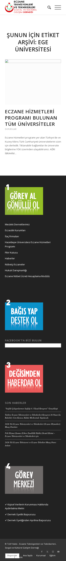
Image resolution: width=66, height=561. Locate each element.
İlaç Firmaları (12, 236)
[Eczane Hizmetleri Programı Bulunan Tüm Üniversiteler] (33, 82)
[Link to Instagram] (53, 551)
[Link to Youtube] (58, 551)
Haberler (10, 258)
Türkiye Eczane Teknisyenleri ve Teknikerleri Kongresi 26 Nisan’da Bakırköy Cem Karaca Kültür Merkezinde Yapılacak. (33, 416)
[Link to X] (47, 551)
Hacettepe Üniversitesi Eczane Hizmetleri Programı (28, 244)
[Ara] (47, 7)
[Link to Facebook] (42, 551)
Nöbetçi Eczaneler (15, 264)
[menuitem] (47, 7)
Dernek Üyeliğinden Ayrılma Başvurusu (29, 520)
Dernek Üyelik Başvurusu (22, 514)
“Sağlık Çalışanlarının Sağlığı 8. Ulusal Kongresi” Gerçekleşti (31, 408)
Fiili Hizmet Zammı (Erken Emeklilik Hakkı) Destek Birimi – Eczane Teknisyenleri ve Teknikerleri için (30, 435)
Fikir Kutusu (11, 252)
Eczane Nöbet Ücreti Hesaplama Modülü (27, 276)
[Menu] (56, 7)
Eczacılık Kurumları (15, 230)
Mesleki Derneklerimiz (17, 224)
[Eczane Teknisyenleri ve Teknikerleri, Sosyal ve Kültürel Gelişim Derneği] (27, 7)
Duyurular (10, 129)
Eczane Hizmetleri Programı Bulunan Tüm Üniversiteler (31, 117)
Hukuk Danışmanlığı (16, 270)
